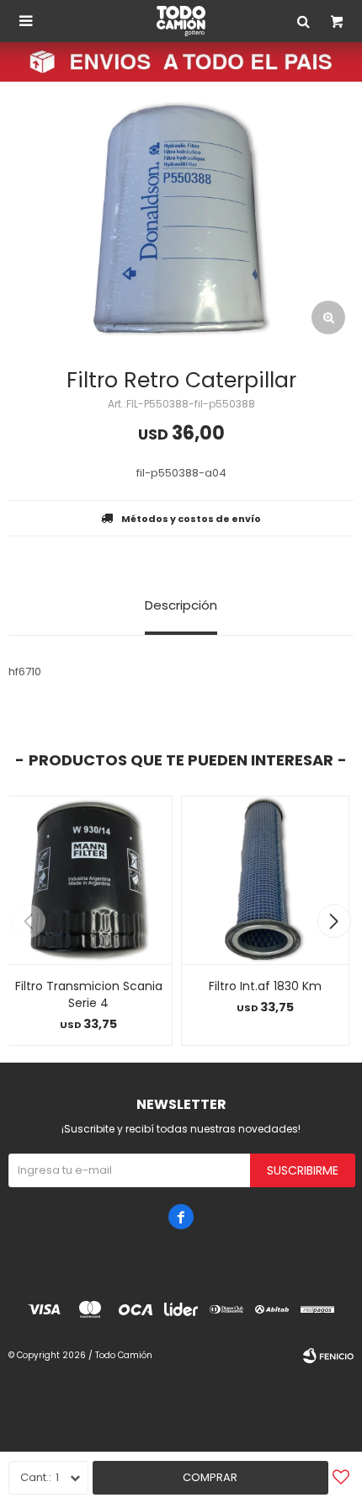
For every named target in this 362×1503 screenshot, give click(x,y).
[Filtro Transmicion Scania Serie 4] (88, 880)
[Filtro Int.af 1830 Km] (265, 880)
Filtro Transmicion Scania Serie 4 (88, 994)
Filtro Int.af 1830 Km (265, 986)
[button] (333, 921)
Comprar (210, 1477)
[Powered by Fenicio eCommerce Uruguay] (328, 1355)
